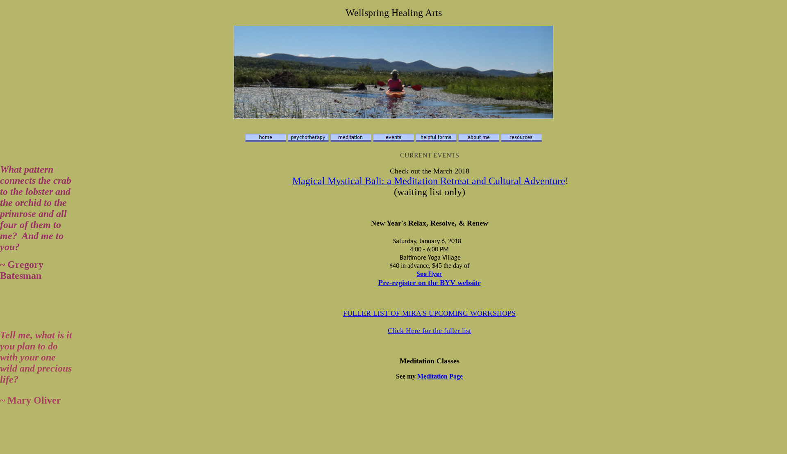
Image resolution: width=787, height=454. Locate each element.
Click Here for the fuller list (429, 330)
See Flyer (429, 274)
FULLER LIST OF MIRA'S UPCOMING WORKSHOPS (429, 313)
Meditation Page (440, 376)
